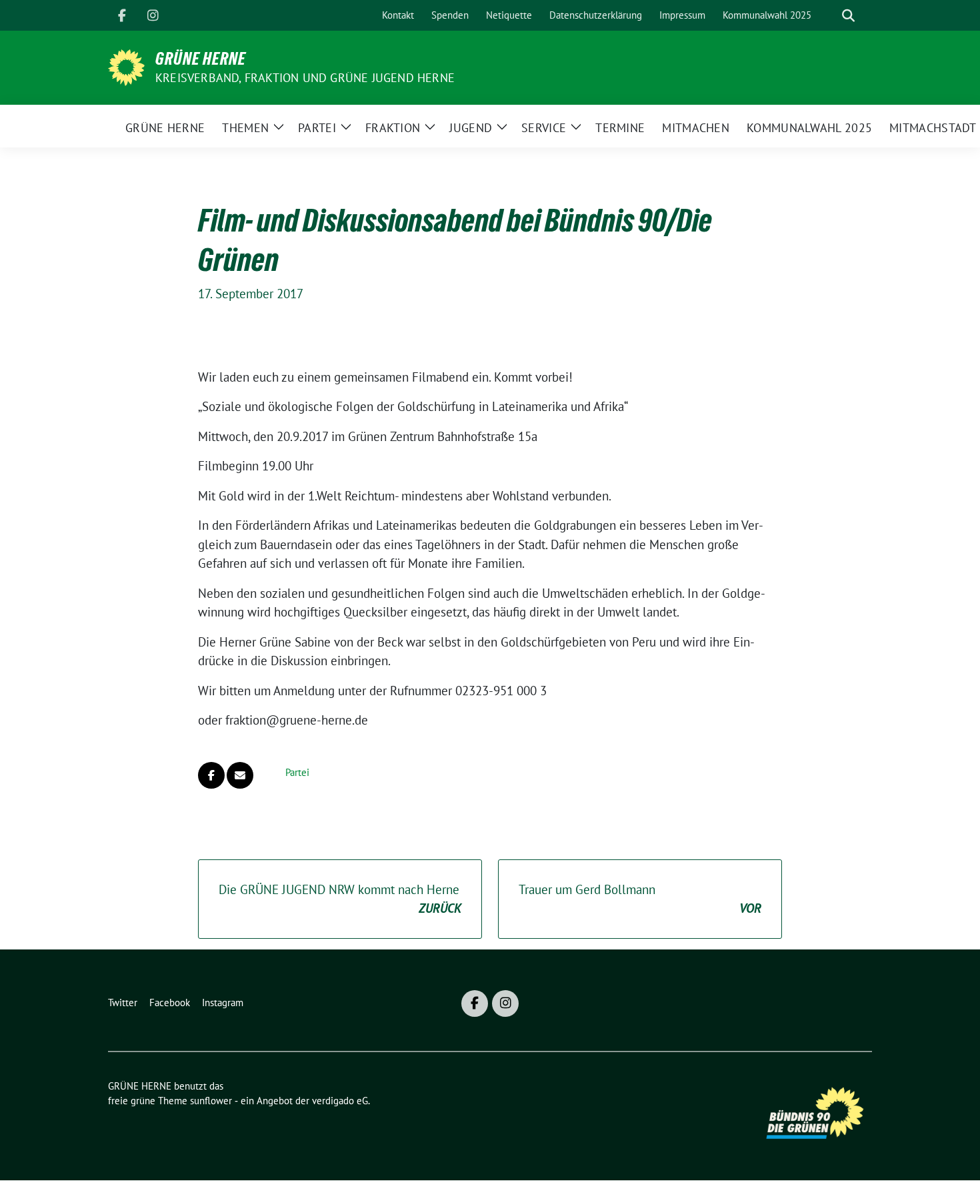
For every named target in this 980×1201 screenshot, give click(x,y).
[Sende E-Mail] (240, 775)
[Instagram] (152, 15)
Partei (297, 772)
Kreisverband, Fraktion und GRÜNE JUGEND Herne (305, 77)
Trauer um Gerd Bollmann (640, 899)
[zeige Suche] (848, 16)
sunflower (211, 1100)
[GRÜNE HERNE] (126, 66)
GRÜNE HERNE (200, 59)
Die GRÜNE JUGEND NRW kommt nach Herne (340, 899)
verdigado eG (340, 1100)
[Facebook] (122, 15)
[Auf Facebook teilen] (211, 775)
